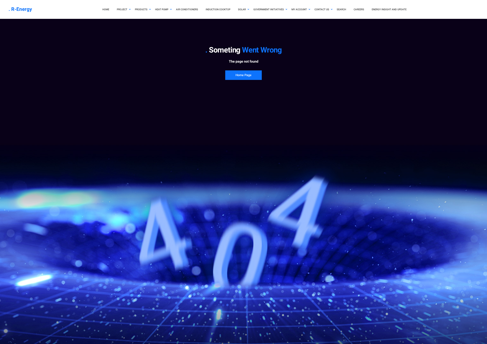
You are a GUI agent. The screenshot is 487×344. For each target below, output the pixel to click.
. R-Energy (20, 9)
